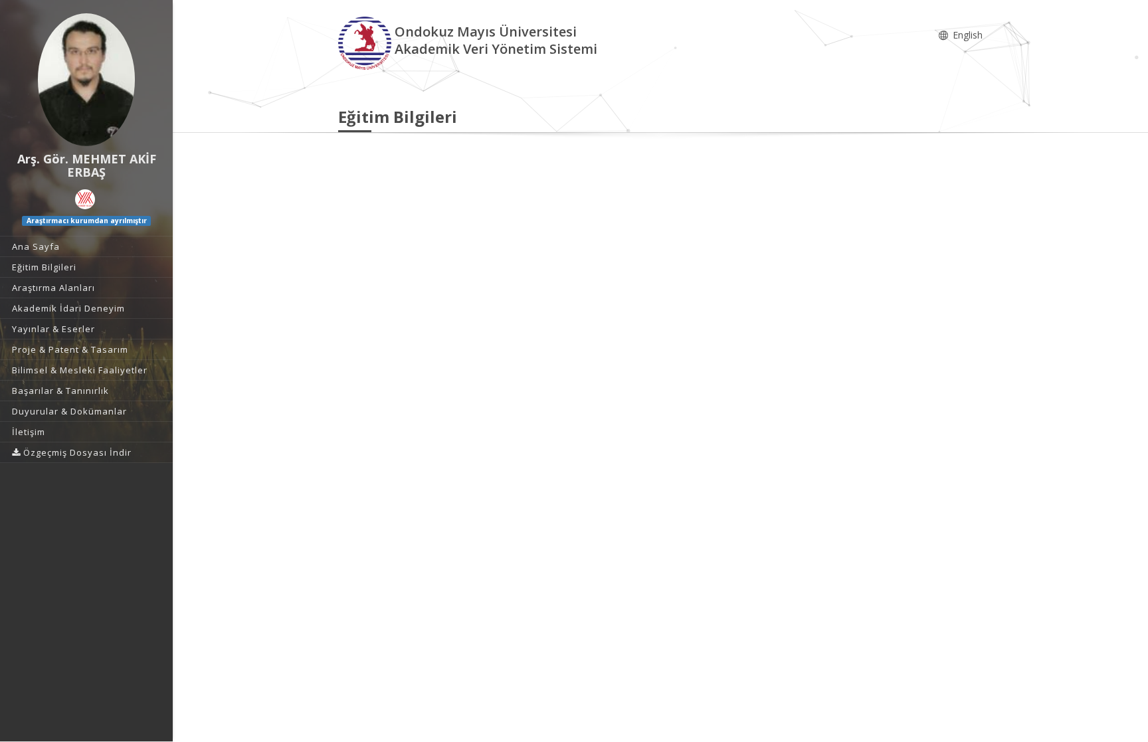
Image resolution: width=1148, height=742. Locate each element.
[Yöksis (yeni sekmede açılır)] (85, 199)
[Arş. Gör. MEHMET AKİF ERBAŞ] (86, 79)
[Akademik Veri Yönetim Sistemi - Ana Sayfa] (366, 42)
